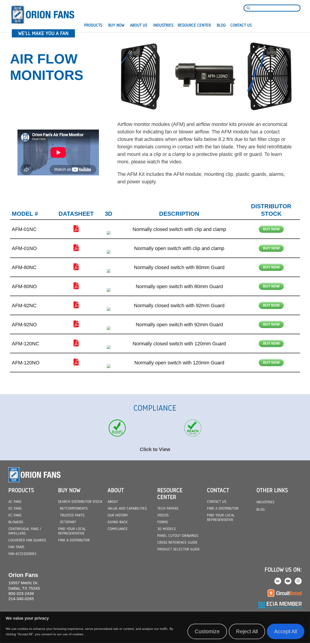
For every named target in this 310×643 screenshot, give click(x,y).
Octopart (68, 522)
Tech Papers (167, 508)
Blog (221, 25)
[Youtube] (288, 581)
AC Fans (14, 501)
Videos (163, 515)
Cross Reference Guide (177, 542)
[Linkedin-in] (277, 581)
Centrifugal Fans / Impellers (24, 531)
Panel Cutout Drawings (177, 535)
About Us (138, 25)
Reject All (247, 631)
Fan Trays (16, 547)
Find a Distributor (74, 540)
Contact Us (241, 25)
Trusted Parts (72, 515)
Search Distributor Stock (80, 501)
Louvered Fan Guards (27, 540)
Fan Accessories (22, 554)
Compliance (118, 529)
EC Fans (14, 515)
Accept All (285, 631)
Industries (163, 25)
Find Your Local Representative (72, 531)
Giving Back (118, 522)
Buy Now (116, 25)
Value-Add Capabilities (127, 508)
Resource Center (194, 25)
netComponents (74, 508)
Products (93, 25)
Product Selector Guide (178, 549)
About (113, 501)
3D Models (166, 529)
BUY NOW (271, 229)
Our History (118, 515)
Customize (207, 631)
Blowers (15, 522)
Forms (162, 522)
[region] (155, 627)
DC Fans (15, 508)
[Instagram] (298, 581)
